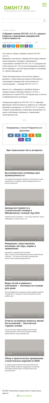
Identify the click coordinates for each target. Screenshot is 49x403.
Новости (28, 42)
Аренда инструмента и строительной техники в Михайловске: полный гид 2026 (22, 210)
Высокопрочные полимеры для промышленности (22, 174)
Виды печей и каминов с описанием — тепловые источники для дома (24, 286)
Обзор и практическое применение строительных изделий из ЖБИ (24, 359)
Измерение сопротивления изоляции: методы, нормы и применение (20, 246)
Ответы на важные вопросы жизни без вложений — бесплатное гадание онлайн (24, 323)
